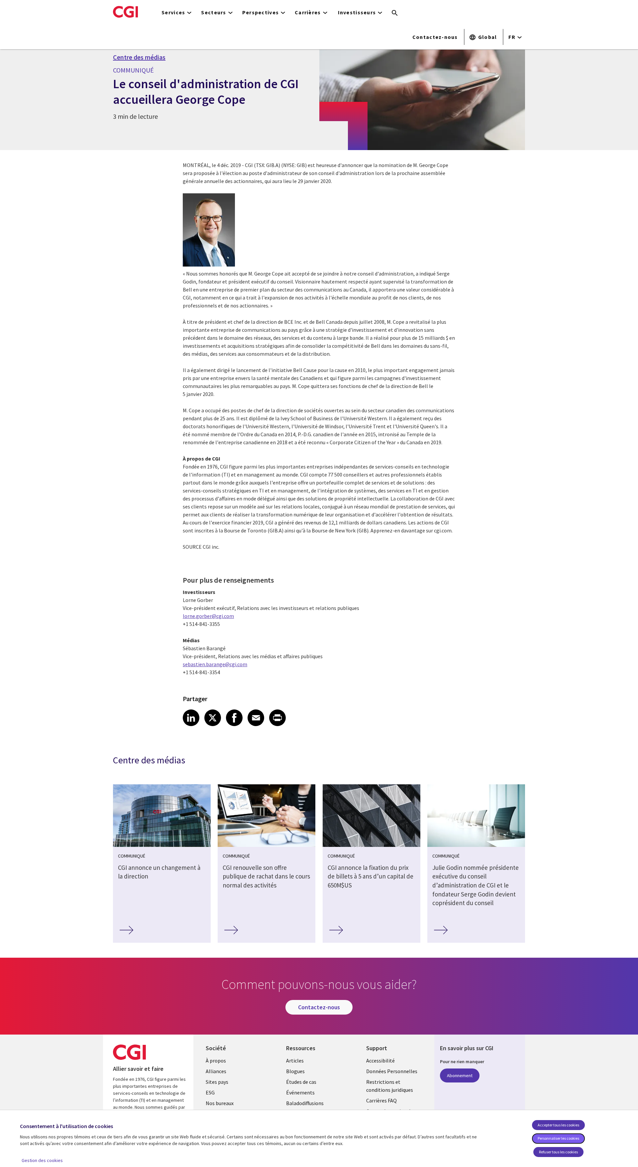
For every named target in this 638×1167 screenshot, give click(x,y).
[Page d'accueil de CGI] (125, 11)
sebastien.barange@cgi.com (215, 664)
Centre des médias (139, 57)
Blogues (295, 1071)
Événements (300, 1092)
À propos (216, 1060)
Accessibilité (380, 1060)
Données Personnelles (391, 1071)
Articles (295, 1060)
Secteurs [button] (213, 12)
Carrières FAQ (381, 1100)
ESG (210, 1092)
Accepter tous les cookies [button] (558, 1124)
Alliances (216, 1071)
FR (511, 37)
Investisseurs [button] (357, 12)
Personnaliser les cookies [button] (558, 1138)
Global (487, 37)
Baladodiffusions (305, 1103)
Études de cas (301, 1081)
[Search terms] (394, 13)
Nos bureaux (220, 1103)
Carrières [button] (308, 12)
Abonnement (460, 1075)
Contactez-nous (435, 37)
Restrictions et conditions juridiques (389, 1085)
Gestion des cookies (42, 1160)
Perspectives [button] (260, 12)
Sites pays (217, 1081)
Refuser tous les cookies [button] (558, 1151)
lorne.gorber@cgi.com (208, 616)
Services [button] (173, 12)
